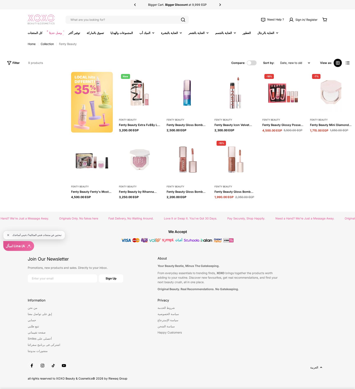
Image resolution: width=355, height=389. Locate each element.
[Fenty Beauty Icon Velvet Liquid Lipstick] (235, 93)
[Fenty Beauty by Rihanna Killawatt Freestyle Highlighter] (140, 159)
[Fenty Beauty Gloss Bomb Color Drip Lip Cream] (187, 159)
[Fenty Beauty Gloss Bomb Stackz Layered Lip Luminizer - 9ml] (187, 93)
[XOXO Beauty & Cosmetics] (92, 102)
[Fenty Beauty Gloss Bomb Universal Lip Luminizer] (235, 159)
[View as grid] (338, 63)
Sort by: (268, 63)
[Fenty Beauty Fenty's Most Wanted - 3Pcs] (92, 159)
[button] (135, 4)
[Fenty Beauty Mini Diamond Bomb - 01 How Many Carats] (331, 93)
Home (32, 44)
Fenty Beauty (128, 119)
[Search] (183, 19)
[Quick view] (155, 80)
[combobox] (127, 20)
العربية (314, 367)
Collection (47, 44)
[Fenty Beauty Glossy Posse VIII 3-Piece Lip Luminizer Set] (283, 93)
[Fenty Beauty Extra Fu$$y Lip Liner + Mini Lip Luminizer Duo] (140, 93)
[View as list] (347, 63)
